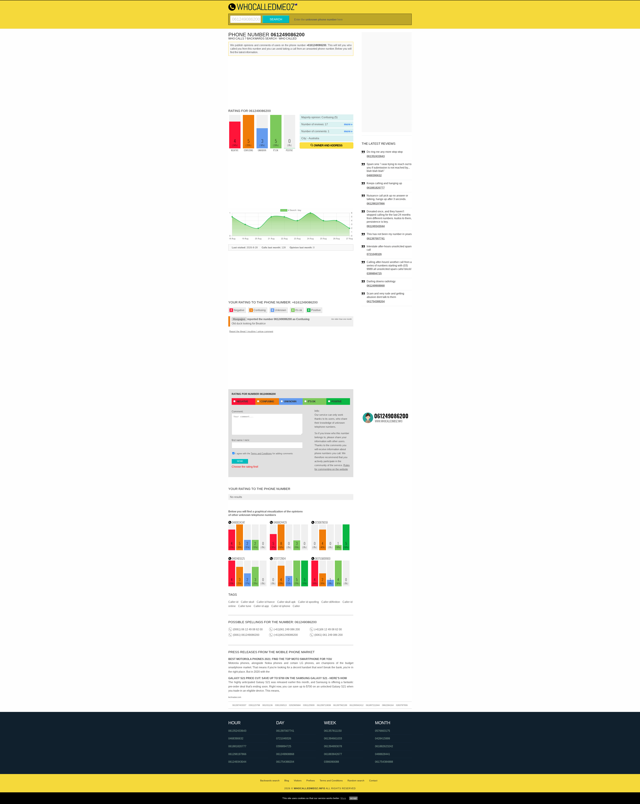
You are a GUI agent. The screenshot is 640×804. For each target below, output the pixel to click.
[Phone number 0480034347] (247, 549)
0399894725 (374, 273)
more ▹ (348, 124)
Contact (373, 780)
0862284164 (388, 705)
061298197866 (376, 203)
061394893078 (333, 746)
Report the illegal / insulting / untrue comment (251, 331)
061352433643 (376, 156)
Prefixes (310, 780)
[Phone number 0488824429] (289, 549)
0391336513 (281, 705)
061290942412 (357, 705)
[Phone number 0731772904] (289, 585)
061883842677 (333, 754)
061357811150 (333, 730)
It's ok (312, 401)
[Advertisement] (290, 82)
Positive (336, 401)
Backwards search (270, 780)
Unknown (290, 401)
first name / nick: (241, 440)
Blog (286, 780)
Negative (242, 401)
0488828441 (382, 754)
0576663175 (382, 730)
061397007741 (376, 238)
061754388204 (376, 301)
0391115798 (254, 705)
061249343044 (376, 226)
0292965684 (295, 705)
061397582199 (340, 705)
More (343, 798)
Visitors (298, 780)
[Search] (245, 16)
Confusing (267, 401)
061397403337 (239, 705)
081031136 (267, 705)
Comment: (237, 411)
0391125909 (308, 705)
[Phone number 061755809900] (330, 585)
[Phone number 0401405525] (247, 585)
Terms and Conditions (261, 453)
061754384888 (384, 761)
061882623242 (384, 746)
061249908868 (376, 285)
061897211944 (373, 705)
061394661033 (333, 738)
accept (353, 798)
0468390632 (374, 175)
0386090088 (331, 761)
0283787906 (402, 705)
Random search (356, 780)
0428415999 (382, 738)
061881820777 (376, 187)
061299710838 (324, 705)
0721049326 (374, 254)
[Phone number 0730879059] (330, 549)
